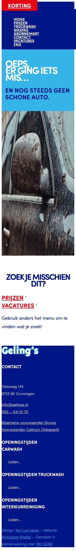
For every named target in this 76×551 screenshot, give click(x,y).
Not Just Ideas (27, 530)
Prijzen (12, 297)
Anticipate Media (16, 537)
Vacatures (24, 40)
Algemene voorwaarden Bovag (29, 422)
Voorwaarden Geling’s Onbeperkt (30, 429)
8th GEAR (45, 544)
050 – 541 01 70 (15, 411)
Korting (19, 5)
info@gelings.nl (15, 404)
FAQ (17, 44)
